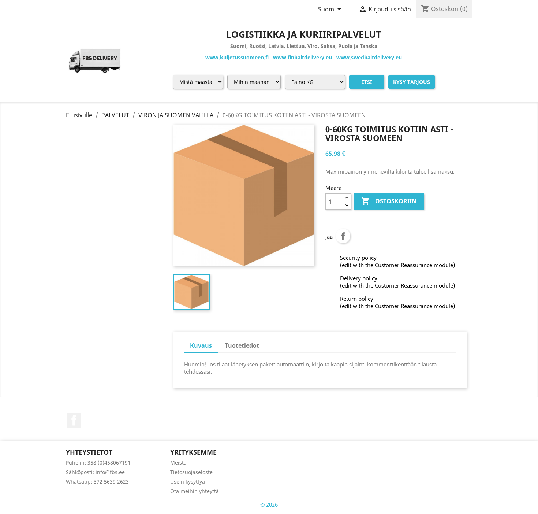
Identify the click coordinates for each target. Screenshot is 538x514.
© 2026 (269, 504)
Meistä (178, 462)
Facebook (74, 420)
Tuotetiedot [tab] (242, 345)
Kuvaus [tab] (201, 345)
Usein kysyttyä (187, 481)
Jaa (343, 236)
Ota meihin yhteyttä (194, 491)
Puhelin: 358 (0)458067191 (98, 462)
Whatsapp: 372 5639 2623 (97, 481)
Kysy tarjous (411, 81)
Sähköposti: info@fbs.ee (95, 472)
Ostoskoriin (388, 201)
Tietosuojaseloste (191, 472)
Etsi (366, 81)
